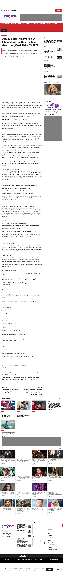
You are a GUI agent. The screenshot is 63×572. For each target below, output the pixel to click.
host (10, 379)
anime (5, 377)
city (20, 377)
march (22, 379)
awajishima (16, 377)
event (34, 377)
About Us (50, 532)
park (37, 379)
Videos (42, 532)
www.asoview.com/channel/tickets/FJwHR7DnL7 (16, 351)
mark (25, 379)
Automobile (35, 524)
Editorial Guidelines (52, 539)
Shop (49, 545)
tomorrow (35, 380)
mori (28, 379)
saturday (24, 380)
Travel (45, 55)
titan (31, 380)
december (30, 377)
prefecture (9, 380)
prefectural (3, 380)
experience (38, 377)
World (39, 380)
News (39, 530)
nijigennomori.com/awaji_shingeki (17, 353)
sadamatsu (19, 380)
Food (44, 37)
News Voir (7, 56)
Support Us (50, 547)
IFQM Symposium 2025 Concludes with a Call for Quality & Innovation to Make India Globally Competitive (10, 391)
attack (8, 377)
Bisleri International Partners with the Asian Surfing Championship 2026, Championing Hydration (50, 76)
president (14, 380)
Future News (35, 528)
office (34, 379)
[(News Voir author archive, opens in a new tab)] (2, 57)
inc (16, 379)
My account (50, 542)
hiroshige (7, 379)
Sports (3, 430)
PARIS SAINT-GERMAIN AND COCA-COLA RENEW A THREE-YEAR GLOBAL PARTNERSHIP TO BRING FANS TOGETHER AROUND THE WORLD (50, 40)
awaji (12, 377)
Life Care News (23, 556)
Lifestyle (34, 530)
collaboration (24, 377)
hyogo (13, 379)
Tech (48, 401)
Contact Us (50, 537)
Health (45, 46)
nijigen (30, 379)
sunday (28, 380)
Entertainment (4, 35)
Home (49, 540)
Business (41, 524)
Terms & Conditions (52, 549)
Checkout (50, 535)
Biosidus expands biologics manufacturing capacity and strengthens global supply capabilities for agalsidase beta (49, 49)
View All (60, 34)
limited (18, 379)
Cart (49, 533)
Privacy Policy (51, 544)
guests (2, 379)
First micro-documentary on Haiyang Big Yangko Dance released (49, 58)
